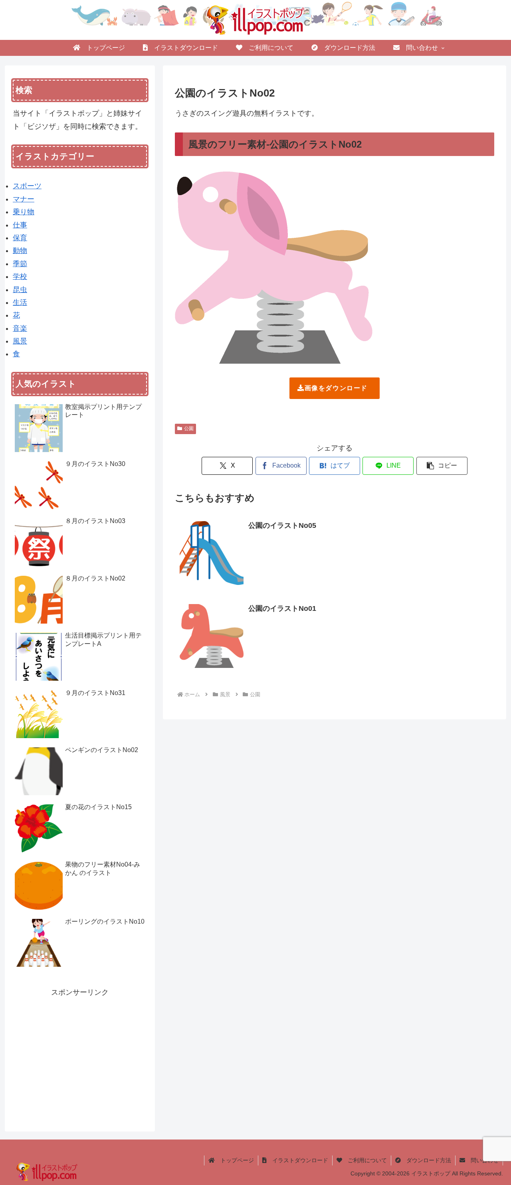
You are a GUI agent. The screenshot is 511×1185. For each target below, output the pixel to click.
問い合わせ (482, 1160)
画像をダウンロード (336, 388)
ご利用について (364, 1160)
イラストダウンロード (297, 1160)
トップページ (234, 1160)
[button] (441, 466)
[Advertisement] (80, 1054)
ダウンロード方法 (426, 1160)
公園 (189, 428)
